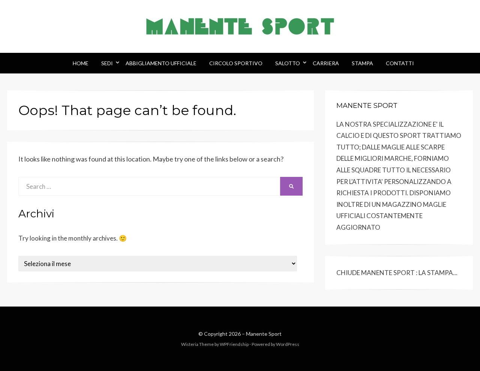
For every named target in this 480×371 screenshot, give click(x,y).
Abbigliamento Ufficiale (161, 63)
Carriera (326, 63)
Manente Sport (264, 334)
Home (80, 63)
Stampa (362, 63)
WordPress (287, 344)
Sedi (107, 63)
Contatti (400, 63)
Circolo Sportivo (235, 63)
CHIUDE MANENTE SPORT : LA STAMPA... (397, 273)
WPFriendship (234, 344)
